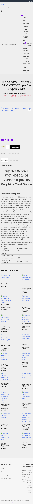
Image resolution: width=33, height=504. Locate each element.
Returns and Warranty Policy (24, 473)
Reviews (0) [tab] (14, 160)
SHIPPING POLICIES (24, 480)
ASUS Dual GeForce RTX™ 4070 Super (26, 309)
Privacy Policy (4, 475)
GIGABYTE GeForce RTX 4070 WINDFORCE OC (5, 366)
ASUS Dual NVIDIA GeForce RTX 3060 (26, 404)
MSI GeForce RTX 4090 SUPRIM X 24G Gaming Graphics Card (26, 426)
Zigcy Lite (13, 502)
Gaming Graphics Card (17, 93)
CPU (28, 477)
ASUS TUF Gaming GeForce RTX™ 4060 (5, 445)
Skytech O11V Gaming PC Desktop (4, 426)
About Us (3, 468)
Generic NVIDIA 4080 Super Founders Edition (5, 306)
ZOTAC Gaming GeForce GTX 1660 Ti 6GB (5, 383)
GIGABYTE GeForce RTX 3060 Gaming (25, 346)
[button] (29, 110)
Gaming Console (29, 491)
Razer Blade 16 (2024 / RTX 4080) (26, 385)
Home (5, 93)
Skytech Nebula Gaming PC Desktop (26, 290)
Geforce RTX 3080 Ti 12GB (4, 284)
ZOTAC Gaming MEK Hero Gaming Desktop (6, 328)
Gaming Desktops (29, 486)
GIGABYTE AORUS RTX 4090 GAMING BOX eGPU (27, 325)
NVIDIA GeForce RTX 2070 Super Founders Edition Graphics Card (5, 406)
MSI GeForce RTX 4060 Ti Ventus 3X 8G (27, 444)
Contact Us (4, 472)
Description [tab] (4, 160)
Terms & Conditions (6, 478)
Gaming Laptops (29, 481)
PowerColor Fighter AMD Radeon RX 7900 (26, 364)
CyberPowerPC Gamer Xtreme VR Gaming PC (5, 347)
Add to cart (15, 147)
